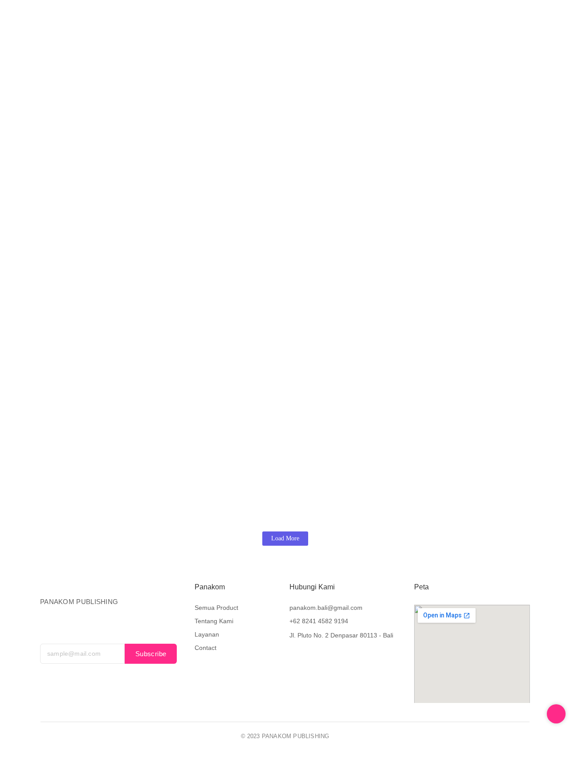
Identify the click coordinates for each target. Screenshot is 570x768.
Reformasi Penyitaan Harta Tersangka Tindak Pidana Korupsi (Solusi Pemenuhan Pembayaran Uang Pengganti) (265, 254)
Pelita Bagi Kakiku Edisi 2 (256, 307)
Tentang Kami (326, 24)
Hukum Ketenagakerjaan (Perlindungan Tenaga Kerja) (421, 307)
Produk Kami (272, 24)
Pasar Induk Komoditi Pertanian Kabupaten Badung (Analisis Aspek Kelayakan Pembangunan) (231, 360)
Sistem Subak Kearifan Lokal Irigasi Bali (119, 307)
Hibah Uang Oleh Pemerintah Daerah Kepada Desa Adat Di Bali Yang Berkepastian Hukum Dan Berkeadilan (257, 202)
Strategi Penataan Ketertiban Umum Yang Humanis (141, 475)
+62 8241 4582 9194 (318, 621)
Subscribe (151, 654)
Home (229, 24)
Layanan (373, 24)
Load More (285, 538)
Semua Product (216, 607)
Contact (412, 24)
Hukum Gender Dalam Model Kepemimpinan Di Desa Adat (366, 475)
